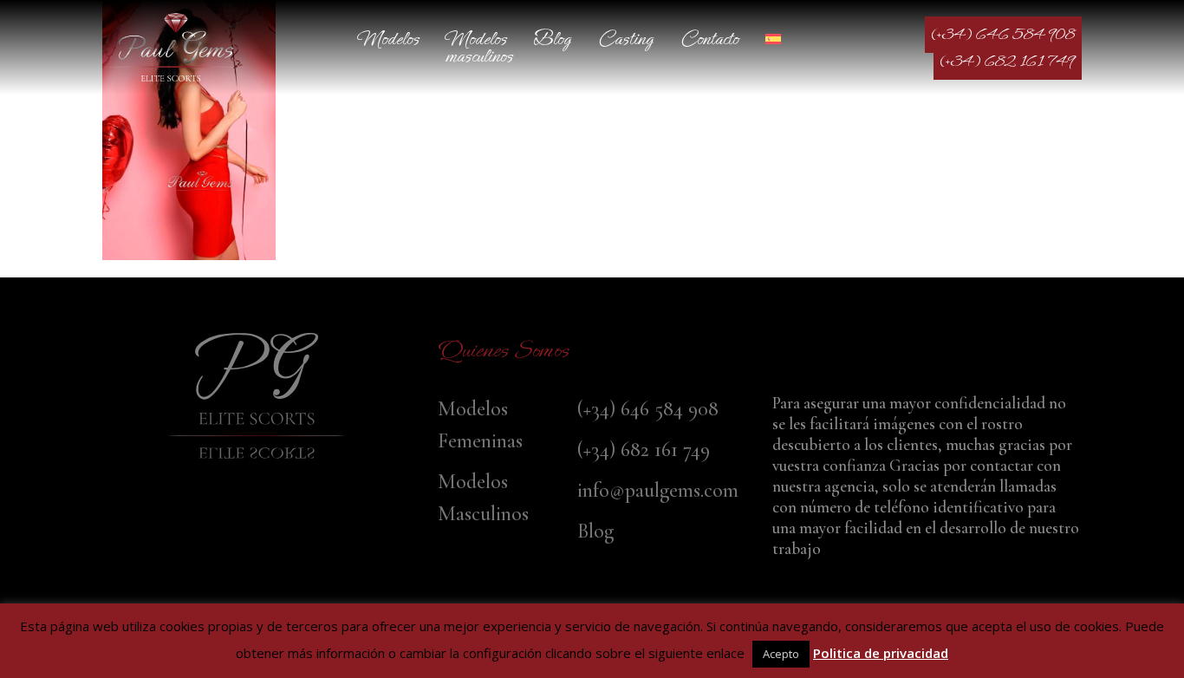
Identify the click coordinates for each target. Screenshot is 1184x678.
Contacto (709, 38)
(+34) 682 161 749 (1007, 61)
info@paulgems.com (657, 490)
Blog (552, 38)
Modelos (389, 38)
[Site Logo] (176, 47)
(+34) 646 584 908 (1003, 34)
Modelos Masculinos (479, 47)
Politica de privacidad (880, 653)
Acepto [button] (781, 654)
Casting (626, 38)
